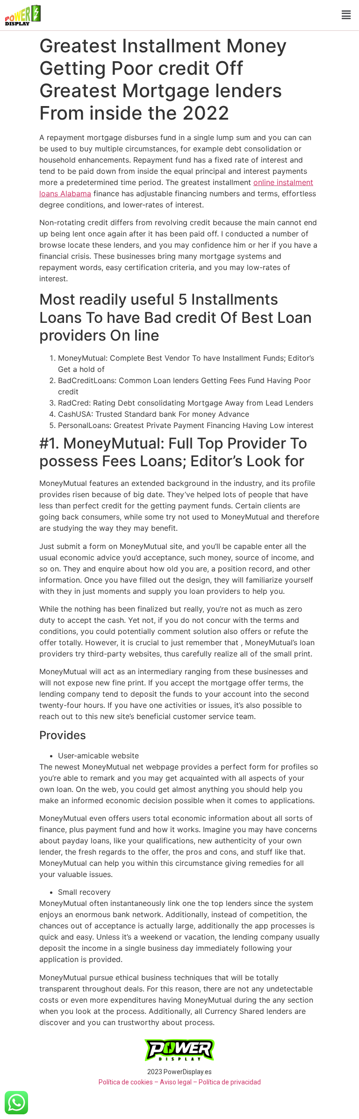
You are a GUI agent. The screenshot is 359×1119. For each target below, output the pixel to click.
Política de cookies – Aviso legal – (148, 1082)
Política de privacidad (230, 1082)
